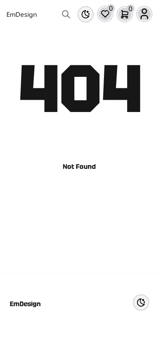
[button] (105, 14)
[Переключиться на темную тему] (85, 14)
